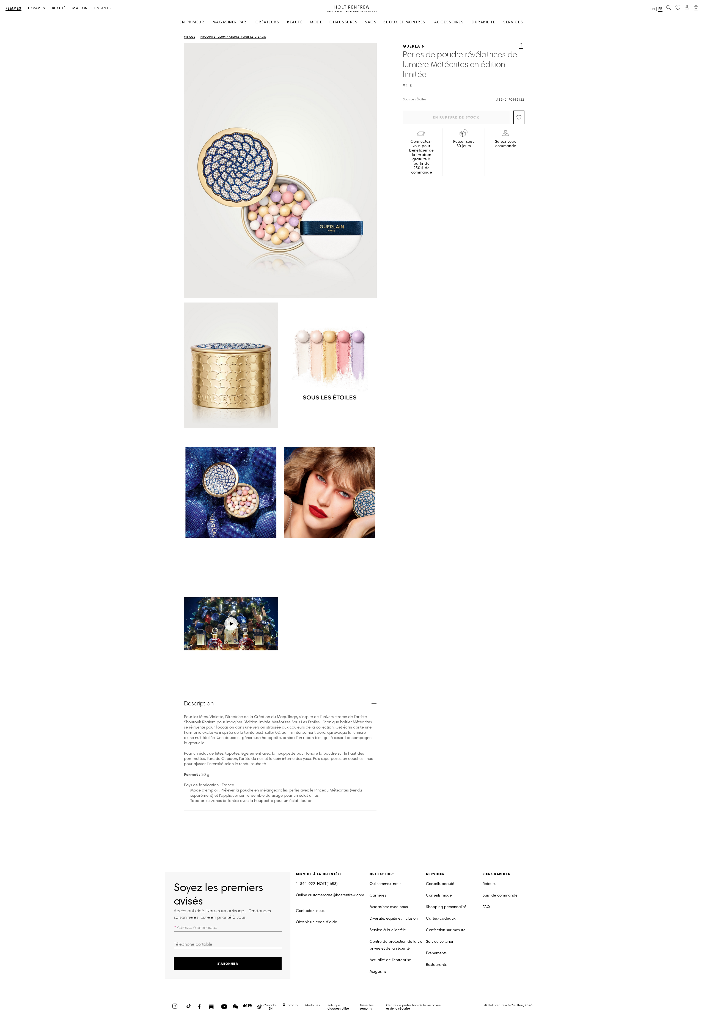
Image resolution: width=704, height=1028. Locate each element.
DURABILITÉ (483, 22)
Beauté (59, 8)
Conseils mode (439, 895)
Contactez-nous (310, 910)
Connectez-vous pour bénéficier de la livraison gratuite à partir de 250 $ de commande (421, 157)
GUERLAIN (414, 46)
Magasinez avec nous (389, 907)
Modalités (312, 1005)
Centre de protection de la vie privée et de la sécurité (396, 945)
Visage (189, 37)
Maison (80, 8)
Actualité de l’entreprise (390, 960)
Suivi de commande (500, 895)
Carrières (378, 895)
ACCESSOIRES (449, 22)
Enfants (102, 8)
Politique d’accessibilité (338, 1006)
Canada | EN (269, 1007)
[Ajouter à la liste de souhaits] (518, 117)
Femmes (13, 9)
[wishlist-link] (677, 8)
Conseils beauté (440, 883)
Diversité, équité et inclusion (394, 918)
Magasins (378, 971)
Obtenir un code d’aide (316, 922)
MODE (316, 22)
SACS (370, 22)
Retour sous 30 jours (463, 143)
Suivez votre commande (505, 143)
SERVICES (513, 22)
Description (199, 703)
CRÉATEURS (267, 22)
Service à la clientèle (388, 930)
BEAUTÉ (294, 22)
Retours (489, 883)
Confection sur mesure (446, 930)
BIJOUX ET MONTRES (404, 22)
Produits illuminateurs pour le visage (233, 37)
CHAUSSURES (343, 22)
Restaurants (436, 964)
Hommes (36, 8)
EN (652, 9)
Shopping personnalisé (446, 907)
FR (660, 8)
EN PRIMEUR (192, 22)
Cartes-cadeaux (441, 918)
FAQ (486, 907)
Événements (436, 953)
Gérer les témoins (366, 1006)
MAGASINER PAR (229, 22)
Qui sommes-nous (385, 883)
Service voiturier (439, 941)
